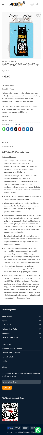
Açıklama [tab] (5, 142)
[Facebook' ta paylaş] (7, 129)
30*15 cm (25, 278)
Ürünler (13, 61)
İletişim (4, 361)
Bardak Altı (6, 333)
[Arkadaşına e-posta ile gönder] (15, 129)
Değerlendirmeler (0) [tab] (8, 146)
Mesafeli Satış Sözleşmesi (11, 352)
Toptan (4, 320)
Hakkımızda (6, 344)
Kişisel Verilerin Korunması (12, 348)
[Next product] (3, 71)
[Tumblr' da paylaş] (31, 129)
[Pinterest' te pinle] (19, 129)
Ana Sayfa (5, 61)
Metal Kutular (7, 325)
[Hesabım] (32, 4)
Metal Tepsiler (7, 316)
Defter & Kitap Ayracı (10, 337)
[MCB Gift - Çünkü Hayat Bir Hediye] (17, 4)
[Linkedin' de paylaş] (27, 129)
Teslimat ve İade (8, 357)
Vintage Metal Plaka (9, 329)
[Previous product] (7, 71)
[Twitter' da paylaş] (11, 129)
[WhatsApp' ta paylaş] (4, 129)
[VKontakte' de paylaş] (23, 129)
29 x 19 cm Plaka (15, 124)
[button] (3, 3)
